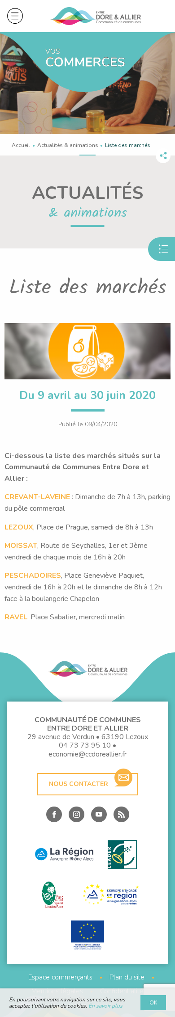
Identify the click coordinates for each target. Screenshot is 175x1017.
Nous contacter (78, 784)
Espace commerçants (60, 977)
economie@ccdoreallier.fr (87, 754)
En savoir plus (105, 1005)
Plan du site (126, 977)
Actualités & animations (67, 145)
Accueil (21, 145)
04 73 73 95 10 (85, 745)
